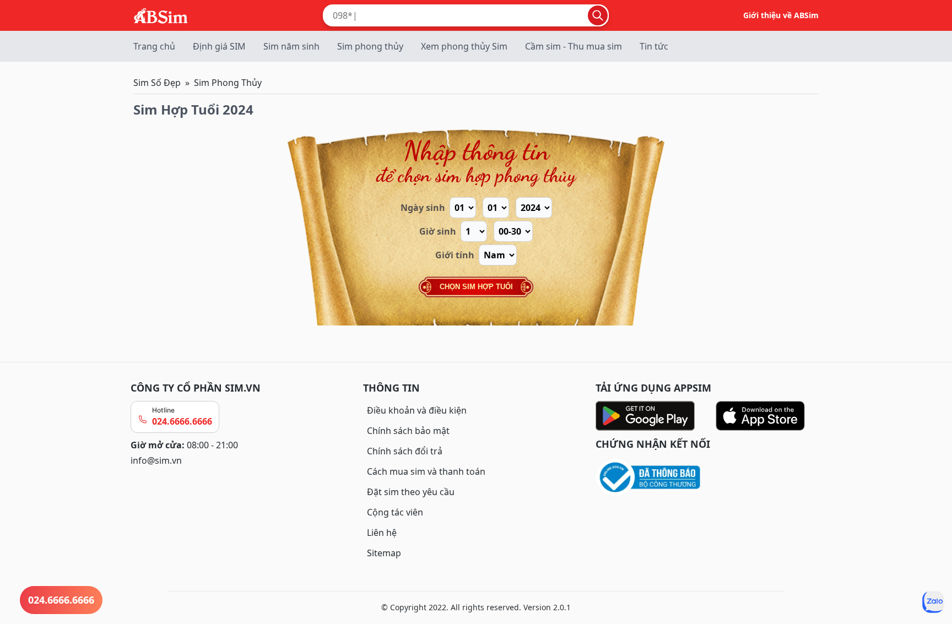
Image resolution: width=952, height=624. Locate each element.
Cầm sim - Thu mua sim (573, 46)
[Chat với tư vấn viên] (933, 602)
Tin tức (654, 46)
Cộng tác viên (395, 512)
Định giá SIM (219, 46)
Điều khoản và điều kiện (417, 410)
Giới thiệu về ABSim (781, 15)
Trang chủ (154, 46)
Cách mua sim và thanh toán (426, 471)
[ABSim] (160, 14)
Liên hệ (382, 533)
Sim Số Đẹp (157, 83)
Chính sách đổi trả (404, 451)
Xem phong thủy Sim (464, 46)
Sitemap (384, 553)
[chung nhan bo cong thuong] (708, 477)
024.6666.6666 (182, 421)
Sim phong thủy (370, 46)
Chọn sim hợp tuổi (476, 287)
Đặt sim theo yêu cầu (411, 492)
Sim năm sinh (291, 46)
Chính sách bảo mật (408, 431)
